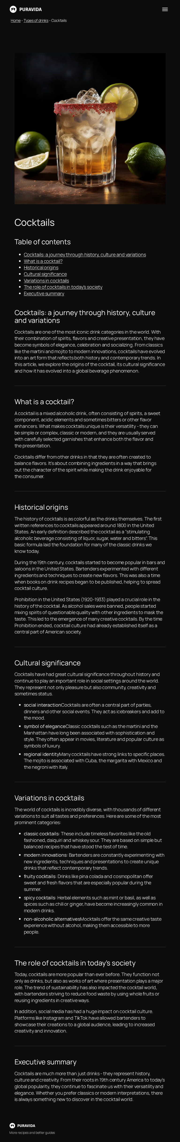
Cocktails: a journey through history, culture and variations (85, 254)
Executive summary (44, 293)
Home (16, 20)
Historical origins (41, 267)
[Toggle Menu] (165, 9)
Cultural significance (45, 274)
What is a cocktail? (43, 261)
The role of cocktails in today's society (63, 287)
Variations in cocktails (46, 280)
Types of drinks (36, 20)
